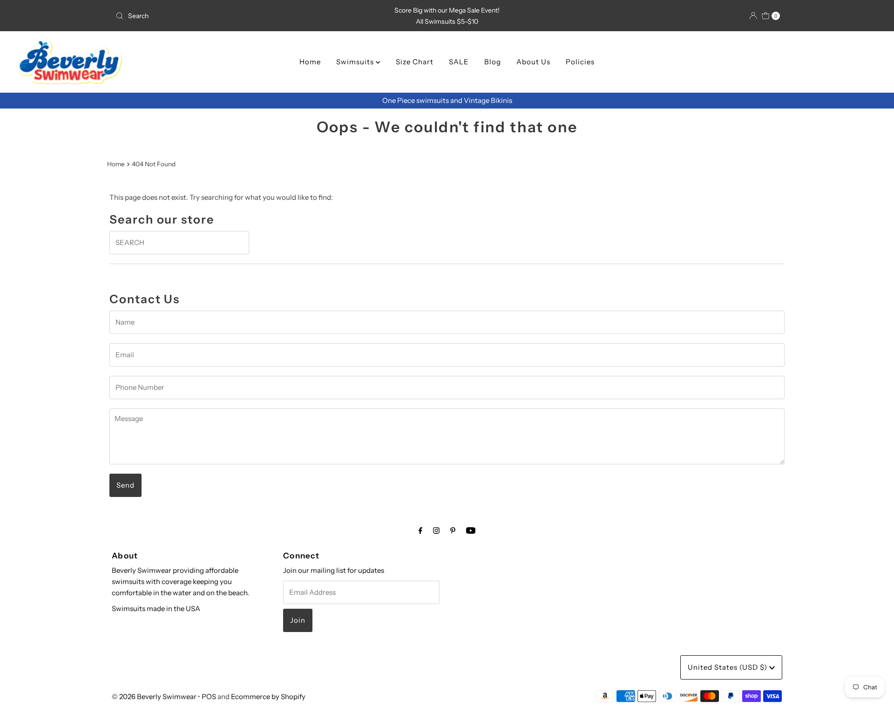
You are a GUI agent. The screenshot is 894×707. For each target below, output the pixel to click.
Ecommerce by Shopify (268, 696)
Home (310, 61)
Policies (580, 61)
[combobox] (221, 16)
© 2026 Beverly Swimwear (154, 696)
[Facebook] (420, 530)
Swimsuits (356, 61)
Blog (492, 61)
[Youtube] (470, 530)
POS (209, 696)
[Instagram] (436, 530)
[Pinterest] (452, 530)
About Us (533, 61)
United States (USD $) (728, 667)
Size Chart (414, 61)
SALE (459, 61)
